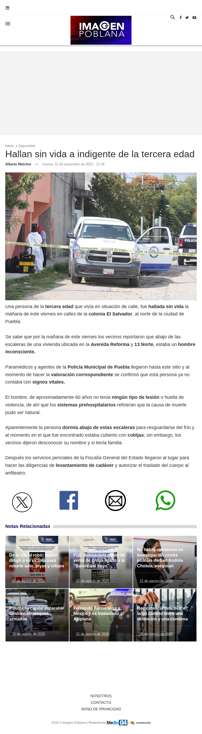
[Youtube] (194, 18)
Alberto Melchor (18, 164)
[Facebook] (181, 18)
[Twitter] (187, 18)
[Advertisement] (101, 93)
